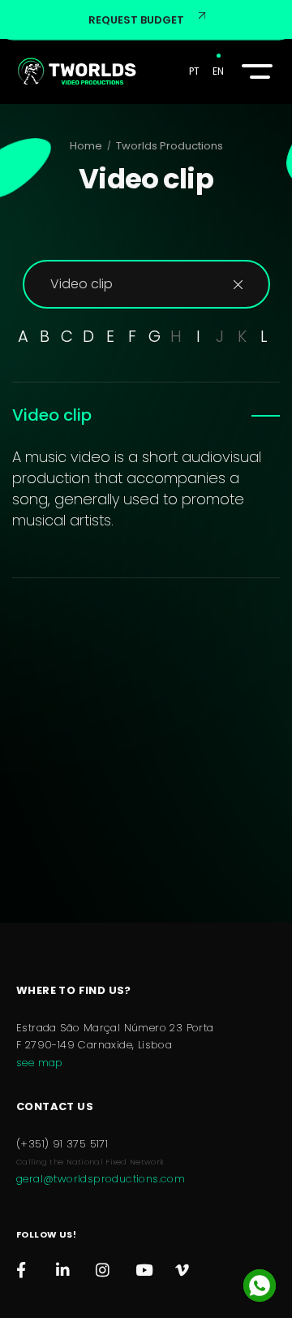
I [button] (198, 337)
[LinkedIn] (63, 1266)
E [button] (110, 337)
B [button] (44, 337)
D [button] (88, 337)
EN (218, 71)
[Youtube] (143, 1266)
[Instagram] (103, 1266)
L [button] (263, 337)
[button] (255, 71)
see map (39, 1062)
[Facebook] (24, 1266)
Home (86, 145)
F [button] (132, 337)
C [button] (67, 337)
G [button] (154, 337)
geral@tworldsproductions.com (100, 1178)
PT (194, 71)
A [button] (23, 337)
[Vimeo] (183, 1266)
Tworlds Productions (169, 145)
